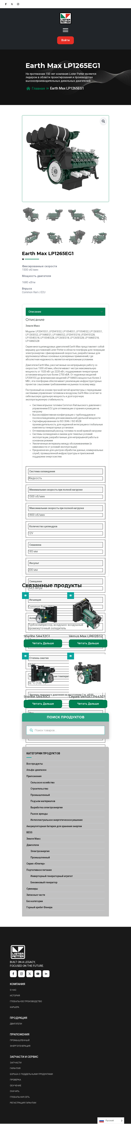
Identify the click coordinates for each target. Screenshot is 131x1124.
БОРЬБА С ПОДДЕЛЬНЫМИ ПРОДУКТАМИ (31, 1074)
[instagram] (18, 4)
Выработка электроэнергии (47, 807)
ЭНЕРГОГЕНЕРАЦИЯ (20, 1046)
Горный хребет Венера (39, 907)
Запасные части (35, 894)
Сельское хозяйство (43, 782)
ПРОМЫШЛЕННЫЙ (20, 1040)
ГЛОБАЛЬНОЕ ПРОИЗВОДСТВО (26, 1001)
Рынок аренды (39, 813)
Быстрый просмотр (25, 595)
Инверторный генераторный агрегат (52, 876)
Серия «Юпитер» (35, 863)
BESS (29, 832)
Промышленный (40, 795)
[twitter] (12, 4)
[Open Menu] (65, 30)
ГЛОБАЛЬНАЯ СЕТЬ (20, 1097)
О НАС (13, 990)
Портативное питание (39, 870)
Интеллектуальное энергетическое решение (57, 820)
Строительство (39, 788)
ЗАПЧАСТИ (15, 1062)
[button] (103, 121)
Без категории (34, 901)
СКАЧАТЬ (14, 1091)
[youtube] (37, 973)
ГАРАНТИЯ (15, 1068)
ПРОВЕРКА (15, 1079)
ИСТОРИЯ (15, 995)
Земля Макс (33, 838)
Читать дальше (43, 643)
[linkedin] (46, 973)
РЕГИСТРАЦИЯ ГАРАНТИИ (23, 1102)
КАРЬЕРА (14, 1007)
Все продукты (34, 763)
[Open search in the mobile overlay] (65, 730)
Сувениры (32, 888)
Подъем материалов (43, 801)
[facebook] (5, 4)
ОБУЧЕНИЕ (15, 1085)
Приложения (33, 776)
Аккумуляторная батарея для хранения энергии (54, 826)
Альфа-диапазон (36, 770)
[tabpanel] (65, 445)
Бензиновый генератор (44, 882)
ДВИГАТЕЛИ (16, 1023)
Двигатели (32, 845)
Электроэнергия (40, 851)
